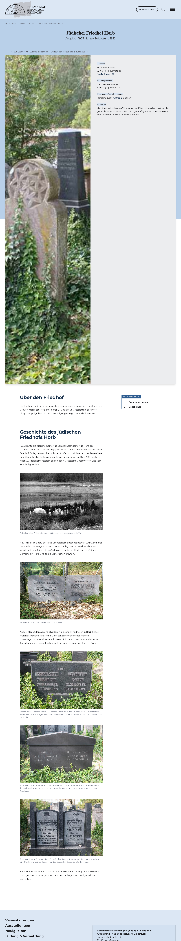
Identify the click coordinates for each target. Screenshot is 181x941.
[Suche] (163, 9)
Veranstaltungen (147, 9)
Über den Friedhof (139, 402)
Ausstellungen (17, 925)
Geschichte (135, 407)
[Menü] (172, 10)
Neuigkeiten (15, 931)
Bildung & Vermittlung (24, 936)
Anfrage (117, 98)
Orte (14, 24)
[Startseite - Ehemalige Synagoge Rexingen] (6, 24)
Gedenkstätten (27, 24)
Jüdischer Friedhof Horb (50, 24)
